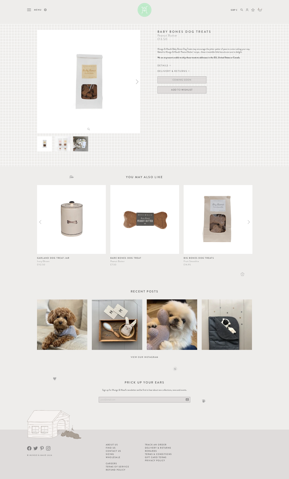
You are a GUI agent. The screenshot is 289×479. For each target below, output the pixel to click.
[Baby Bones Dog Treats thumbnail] (44, 143)
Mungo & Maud (38, 455)
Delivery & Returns (158, 447)
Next (249, 222)
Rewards (151, 451)
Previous (40, 222)
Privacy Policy (155, 460)
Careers (111, 463)
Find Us (111, 447)
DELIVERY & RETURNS (172, 71)
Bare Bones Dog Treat (125, 257)
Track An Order (156, 444)
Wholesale (113, 457)
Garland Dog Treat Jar (53, 257)
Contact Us (113, 451)
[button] (45, 10)
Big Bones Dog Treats (199, 257)
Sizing (110, 454)
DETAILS (163, 65)
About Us (112, 444)
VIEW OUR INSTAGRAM (144, 357)
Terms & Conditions (158, 454)
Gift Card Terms (156, 457)
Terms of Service (117, 466)
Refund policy (115, 469)
